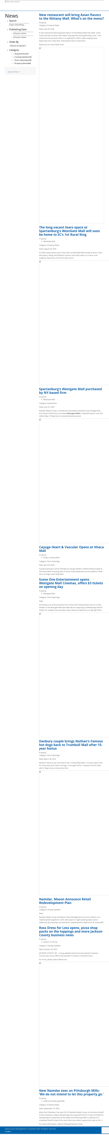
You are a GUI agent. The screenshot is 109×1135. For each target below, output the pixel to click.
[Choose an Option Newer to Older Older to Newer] (18, 45)
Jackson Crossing (50, 942)
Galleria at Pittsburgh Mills (54, 1101)
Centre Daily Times (57, 44)
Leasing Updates (23, 57)
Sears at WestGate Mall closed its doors (82, 252)
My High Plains (96, 610)
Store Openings (23, 60)
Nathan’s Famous (46, 763)
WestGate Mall (49, 241)
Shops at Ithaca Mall (51, 557)
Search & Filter (14, 72)
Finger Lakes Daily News (55, 574)
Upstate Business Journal (71, 416)
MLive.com (63, 959)
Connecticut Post (62, 768)
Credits (8, 1131)
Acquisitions (22, 54)
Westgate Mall (49, 593)
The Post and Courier (65, 258)
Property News (23, 63)
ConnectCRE (99, 922)
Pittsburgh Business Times (73, 1124)
